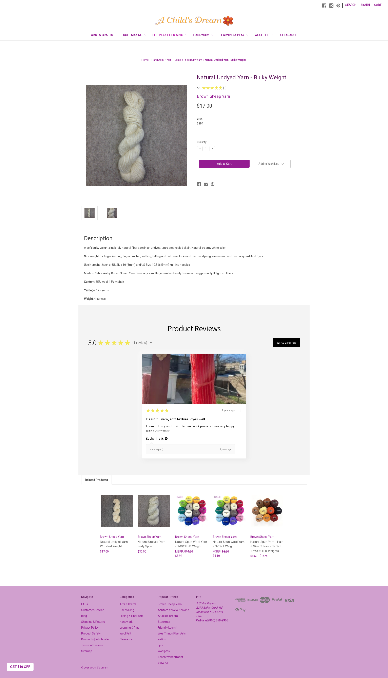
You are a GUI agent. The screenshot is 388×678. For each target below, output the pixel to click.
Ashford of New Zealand (173, 610)
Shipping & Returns (93, 621)
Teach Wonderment (170, 657)
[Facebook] (324, 5)
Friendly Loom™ (167, 627)
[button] (151, 342)
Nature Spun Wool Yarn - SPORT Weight (229, 544)
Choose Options (267, 514)
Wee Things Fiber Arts (172, 633)
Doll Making (132, 35)
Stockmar (164, 621)
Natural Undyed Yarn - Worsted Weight (115, 544)
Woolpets (164, 651)
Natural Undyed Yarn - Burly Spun (152, 544)
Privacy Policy (90, 627)
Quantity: (202, 141)
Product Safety (91, 633)
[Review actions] (240, 410)
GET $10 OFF (20, 666)
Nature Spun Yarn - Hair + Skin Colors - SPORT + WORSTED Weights (266, 546)
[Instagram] (331, 5)
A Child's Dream (168, 615)
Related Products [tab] (96, 480)
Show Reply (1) (157, 449)
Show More (163, 430)
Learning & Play (232, 35)
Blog (84, 615)
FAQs (84, 604)
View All (163, 662)
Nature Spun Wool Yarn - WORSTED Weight (191, 544)
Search (350, 4)
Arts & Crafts (102, 35)
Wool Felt (262, 35)
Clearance (288, 35)
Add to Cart (116, 514)
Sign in (365, 4)
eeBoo (162, 639)
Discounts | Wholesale (95, 639)
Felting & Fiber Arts (168, 35)
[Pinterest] (338, 5)
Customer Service (92, 610)
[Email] (206, 184)
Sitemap (86, 651)
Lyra (160, 645)
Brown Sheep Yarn (170, 604)
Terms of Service (92, 645)
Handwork (201, 35)
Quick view (116, 507)
